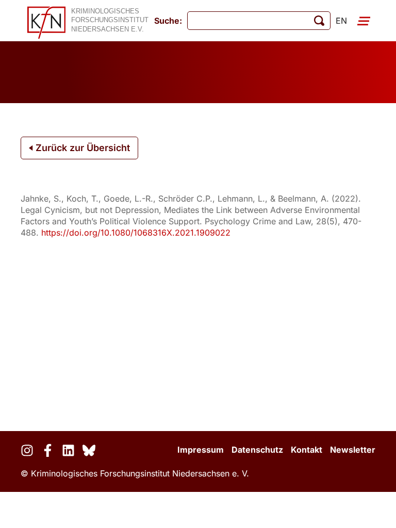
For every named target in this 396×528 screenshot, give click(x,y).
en (341, 20)
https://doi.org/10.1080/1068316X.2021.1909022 (135, 232)
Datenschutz (257, 449)
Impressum (200, 449)
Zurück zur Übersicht (81, 147)
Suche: (168, 20)
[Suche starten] (319, 20)
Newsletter (352, 449)
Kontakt (306, 449)
